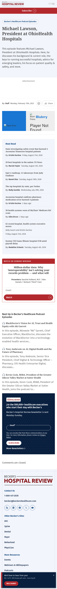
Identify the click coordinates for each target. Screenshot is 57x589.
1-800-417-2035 (11, 495)
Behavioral (9, 542)
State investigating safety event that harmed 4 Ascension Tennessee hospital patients (27, 150)
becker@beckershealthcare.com (20, 501)
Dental (7, 531)
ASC (6, 521)
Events (7, 559)
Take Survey (11, 583)
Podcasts (8, 570)
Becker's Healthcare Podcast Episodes (20, 21)
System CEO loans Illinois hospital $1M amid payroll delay (26, 242)
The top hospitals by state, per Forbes (23, 186)
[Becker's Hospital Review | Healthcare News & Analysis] (13, 4)
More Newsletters (15, 448)
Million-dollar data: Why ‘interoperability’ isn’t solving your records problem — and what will (28, 270)
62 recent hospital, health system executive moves (25, 225)
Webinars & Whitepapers (16, 565)
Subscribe (27, 10)
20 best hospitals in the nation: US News (24, 162)
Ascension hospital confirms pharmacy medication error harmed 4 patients (23, 198)
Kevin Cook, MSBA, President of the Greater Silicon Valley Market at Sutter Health (26, 376)
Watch (9, 297)
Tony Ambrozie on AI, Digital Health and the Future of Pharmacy (27, 351)
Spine (7, 526)
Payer (7, 537)
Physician (9, 547)
